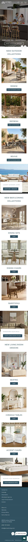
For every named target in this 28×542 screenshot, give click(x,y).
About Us (4, 507)
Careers (4, 502)
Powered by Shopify (19, 540)
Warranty (4, 510)
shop (14, 306)
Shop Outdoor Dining (14, 160)
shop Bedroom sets (11, 482)
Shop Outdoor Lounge (14, 89)
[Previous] (22, 46)
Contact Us (4, 489)
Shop (14, 236)
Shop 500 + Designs (11, 189)
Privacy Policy (5, 512)
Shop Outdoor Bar (14, 124)
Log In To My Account (7, 499)
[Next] (25, 46)
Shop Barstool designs (14, 43)
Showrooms (5, 494)
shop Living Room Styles (13, 335)
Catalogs (4, 492)
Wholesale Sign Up (7, 497)
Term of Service (6, 514)
